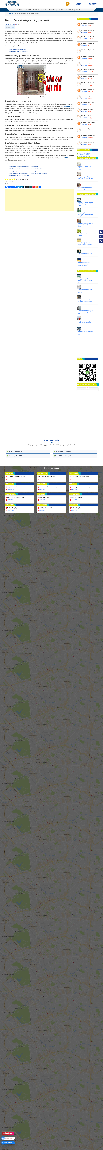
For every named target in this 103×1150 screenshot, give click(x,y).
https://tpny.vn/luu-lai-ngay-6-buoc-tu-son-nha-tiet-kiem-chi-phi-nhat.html (28, 173)
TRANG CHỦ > (9, 13)
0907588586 (11, 479)
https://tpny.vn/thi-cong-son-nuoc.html (19, 175)
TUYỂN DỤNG (69, 9)
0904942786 (84, 45)
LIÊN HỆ (78, 9)
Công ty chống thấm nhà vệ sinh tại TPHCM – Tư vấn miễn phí (85, 291)
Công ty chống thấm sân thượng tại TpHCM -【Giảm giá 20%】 (85, 280)
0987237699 (74, 489)
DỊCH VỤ (36, 9)
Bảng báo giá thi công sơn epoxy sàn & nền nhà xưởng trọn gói (85, 214)
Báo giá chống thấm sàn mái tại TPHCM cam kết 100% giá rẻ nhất (85, 301)
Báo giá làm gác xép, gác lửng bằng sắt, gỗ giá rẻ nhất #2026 (85, 178)
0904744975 (84, 111)
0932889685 (84, 91)
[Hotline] (101, 241)
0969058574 (11, 489)
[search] (68, 4)
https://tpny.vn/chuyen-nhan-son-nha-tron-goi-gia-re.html (23, 166)
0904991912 (84, 32)
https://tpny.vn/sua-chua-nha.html (17, 49)
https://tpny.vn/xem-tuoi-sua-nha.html (18, 51)
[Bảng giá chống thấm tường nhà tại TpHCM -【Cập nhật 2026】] (79, 329)
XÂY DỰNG (61, 9)
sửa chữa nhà (66, 106)
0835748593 (84, 65)
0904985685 (42, 510)
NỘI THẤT (52, 9)
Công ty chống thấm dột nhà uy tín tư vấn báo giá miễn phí (85, 312)
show (12, 27)
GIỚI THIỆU (28, 9)
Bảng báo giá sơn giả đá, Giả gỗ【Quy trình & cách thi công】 (85, 225)
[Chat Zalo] (101, 236)
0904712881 (84, 78)
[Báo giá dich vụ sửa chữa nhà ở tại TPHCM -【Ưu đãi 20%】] (79, 164)
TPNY (66, 158)
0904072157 (84, 58)
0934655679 (74, 479)
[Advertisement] (39, 200)
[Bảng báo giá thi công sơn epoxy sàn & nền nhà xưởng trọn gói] (79, 210)
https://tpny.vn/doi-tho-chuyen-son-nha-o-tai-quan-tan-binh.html (25, 168)
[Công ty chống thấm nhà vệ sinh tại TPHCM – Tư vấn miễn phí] (79, 287)
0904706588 (84, 117)
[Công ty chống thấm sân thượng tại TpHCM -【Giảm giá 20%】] (79, 276)
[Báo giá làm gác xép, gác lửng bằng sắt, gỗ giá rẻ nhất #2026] (79, 174)
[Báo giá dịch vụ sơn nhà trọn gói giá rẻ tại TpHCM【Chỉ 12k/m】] (79, 200)
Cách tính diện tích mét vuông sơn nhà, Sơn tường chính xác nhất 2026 (85, 244)
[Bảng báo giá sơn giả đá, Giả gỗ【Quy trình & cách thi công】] (79, 221)
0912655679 (84, 144)
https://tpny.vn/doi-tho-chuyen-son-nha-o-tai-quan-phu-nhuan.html (26, 171)
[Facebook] (101, 232)
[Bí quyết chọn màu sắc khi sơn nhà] (79, 231)
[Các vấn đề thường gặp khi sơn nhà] (79, 251)
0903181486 (84, 25)
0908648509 (84, 71)
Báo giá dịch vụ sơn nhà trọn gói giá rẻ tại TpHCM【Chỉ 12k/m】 (85, 204)
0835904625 (84, 52)
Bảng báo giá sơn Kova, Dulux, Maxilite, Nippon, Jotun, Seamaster (84, 264)
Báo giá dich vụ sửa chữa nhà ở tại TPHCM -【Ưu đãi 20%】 (85, 168)
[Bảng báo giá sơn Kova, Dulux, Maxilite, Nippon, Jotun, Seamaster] (79, 260)
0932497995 (84, 85)
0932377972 (84, 104)
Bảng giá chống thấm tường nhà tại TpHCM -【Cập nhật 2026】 (85, 333)
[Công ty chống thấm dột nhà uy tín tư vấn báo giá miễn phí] (79, 308)
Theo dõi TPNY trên (9, 24)
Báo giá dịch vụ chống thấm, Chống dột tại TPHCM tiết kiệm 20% (85, 322)
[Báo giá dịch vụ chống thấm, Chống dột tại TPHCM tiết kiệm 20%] (79, 318)
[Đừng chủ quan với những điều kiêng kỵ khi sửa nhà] (79, 185)
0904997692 (84, 38)
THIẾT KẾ (44, 9)
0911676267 (42, 489)
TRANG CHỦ (19, 9)
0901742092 (84, 124)
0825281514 (79, 4)
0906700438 (84, 98)
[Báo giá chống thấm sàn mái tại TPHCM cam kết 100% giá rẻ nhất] (79, 297)
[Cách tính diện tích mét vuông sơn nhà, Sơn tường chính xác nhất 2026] (79, 240)
